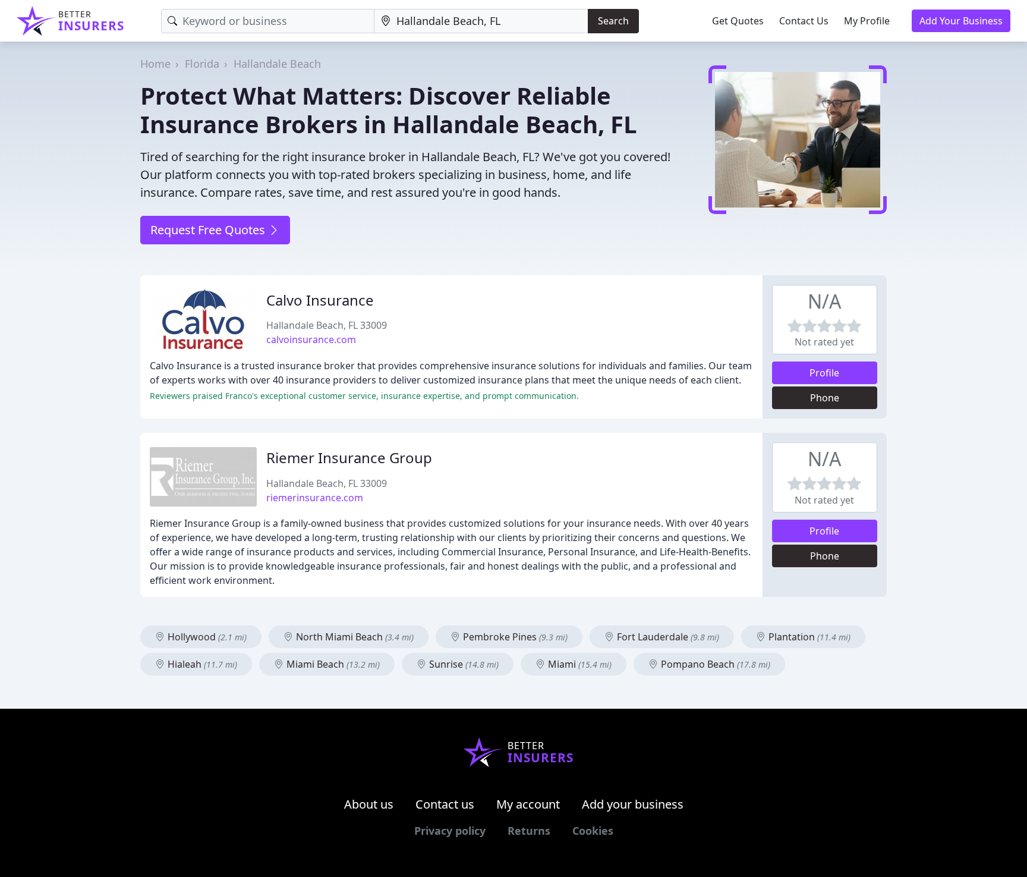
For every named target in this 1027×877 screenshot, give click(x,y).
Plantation (808, 636)
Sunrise (463, 664)
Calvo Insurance (320, 300)
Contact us (444, 804)
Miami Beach (332, 664)
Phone (824, 397)
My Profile (867, 20)
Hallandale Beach (277, 63)
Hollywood (206, 636)
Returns (529, 830)
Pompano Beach (714, 664)
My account (528, 804)
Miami (579, 664)
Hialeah (201, 664)
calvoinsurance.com (311, 339)
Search (613, 20)
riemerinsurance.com (314, 497)
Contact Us (803, 20)
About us (368, 804)
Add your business (632, 804)
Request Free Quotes (209, 230)
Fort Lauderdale (667, 636)
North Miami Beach (354, 636)
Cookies (592, 830)
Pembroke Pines (514, 636)
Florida (202, 63)
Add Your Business (961, 20)
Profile (824, 372)
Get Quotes (738, 20)
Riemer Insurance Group (349, 457)
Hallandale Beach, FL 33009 (326, 325)
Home (155, 63)
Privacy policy (450, 830)
